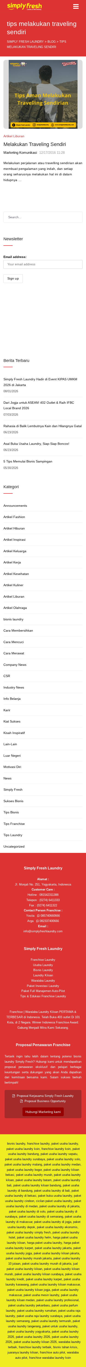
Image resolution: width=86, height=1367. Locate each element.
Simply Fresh (12, 789)
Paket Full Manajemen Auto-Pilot (43, 991)
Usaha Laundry (43, 965)
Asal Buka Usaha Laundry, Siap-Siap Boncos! (36, 443)
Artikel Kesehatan (16, 574)
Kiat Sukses (11, 721)
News (7, 778)
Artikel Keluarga (14, 551)
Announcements (15, 505)
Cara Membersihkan (18, 630)
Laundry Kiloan (43, 975)
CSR (6, 676)
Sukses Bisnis (13, 801)
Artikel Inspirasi (14, 539)
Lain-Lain (10, 744)
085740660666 (50, 915)
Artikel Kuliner (13, 585)
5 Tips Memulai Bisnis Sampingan (27, 461)
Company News (14, 665)
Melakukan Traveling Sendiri (34, 144)
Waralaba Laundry (43, 980)
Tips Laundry (12, 835)
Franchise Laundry (43, 959)
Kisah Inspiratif (14, 733)
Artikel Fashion (14, 517)
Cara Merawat (13, 653)
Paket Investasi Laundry (43, 986)
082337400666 (49, 921)
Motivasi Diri (12, 767)
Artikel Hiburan (14, 528)
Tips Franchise (14, 824)
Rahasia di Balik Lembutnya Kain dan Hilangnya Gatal (42, 426)
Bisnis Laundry (43, 970)
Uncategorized (14, 846)
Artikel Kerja (12, 562)
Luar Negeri (12, 755)
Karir (6, 710)
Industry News (13, 687)
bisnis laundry (13, 619)
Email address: (15, 257)
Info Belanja (12, 698)
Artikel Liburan (13, 136)
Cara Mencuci (13, 642)
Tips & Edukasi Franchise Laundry (43, 996)
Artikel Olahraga (15, 608)
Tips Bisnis (11, 812)
